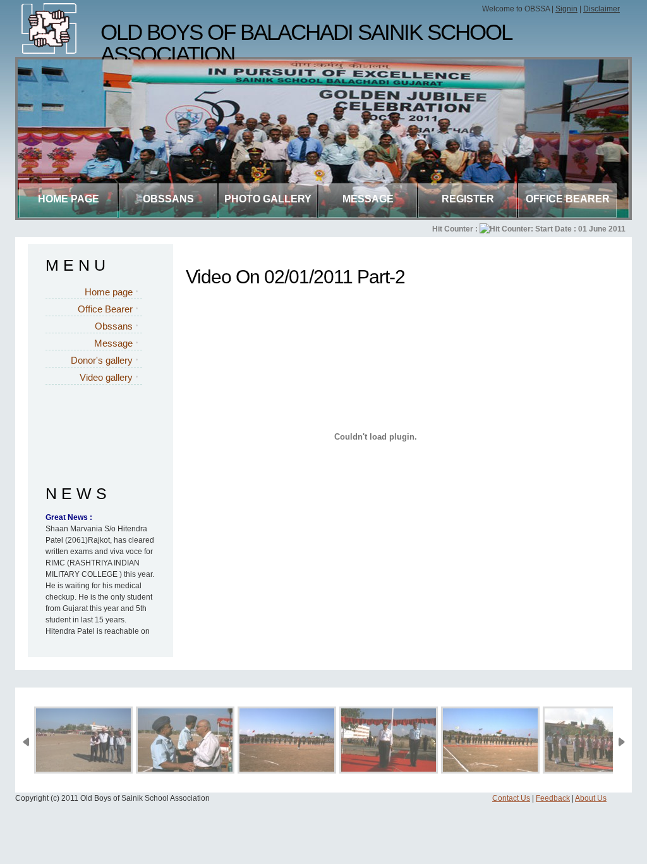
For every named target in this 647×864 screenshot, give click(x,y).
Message (368, 199)
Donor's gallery (102, 360)
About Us (591, 798)
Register (468, 199)
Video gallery (106, 377)
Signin (566, 8)
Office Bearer (568, 199)
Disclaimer (601, 8)
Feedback (553, 798)
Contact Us (511, 798)
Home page (68, 199)
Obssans (114, 326)
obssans (168, 199)
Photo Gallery (267, 199)
